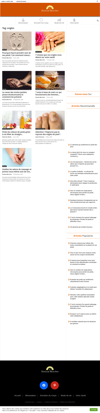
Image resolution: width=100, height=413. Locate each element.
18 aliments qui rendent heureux (81, 227)
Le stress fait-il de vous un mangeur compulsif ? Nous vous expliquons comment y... (82, 154)
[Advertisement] (83, 59)
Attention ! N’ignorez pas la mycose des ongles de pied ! (47, 133)
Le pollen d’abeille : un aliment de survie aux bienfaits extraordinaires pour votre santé (84, 173)
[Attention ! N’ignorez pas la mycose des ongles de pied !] (50, 120)
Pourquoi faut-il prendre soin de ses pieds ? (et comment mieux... (16, 54)
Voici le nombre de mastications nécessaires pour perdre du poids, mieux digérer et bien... (82, 192)
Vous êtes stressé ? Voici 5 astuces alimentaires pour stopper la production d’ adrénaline (83, 183)
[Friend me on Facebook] (44, 385)
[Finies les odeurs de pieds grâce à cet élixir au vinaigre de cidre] (17, 120)
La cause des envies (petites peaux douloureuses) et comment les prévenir (14, 94)
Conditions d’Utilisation (51, 402)
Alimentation (23, 23)
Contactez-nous (21, 1)
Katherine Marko (6, 137)
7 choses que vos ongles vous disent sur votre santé (48, 56)
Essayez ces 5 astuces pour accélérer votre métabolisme (83, 315)
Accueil (17, 395)
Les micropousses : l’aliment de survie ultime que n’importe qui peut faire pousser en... (83, 164)
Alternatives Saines (40, 89)
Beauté (4, 49)
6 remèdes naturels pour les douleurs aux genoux (83, 322)
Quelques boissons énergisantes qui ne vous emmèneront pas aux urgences (84, 201)
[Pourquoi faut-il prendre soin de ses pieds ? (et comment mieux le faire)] (17, 41)
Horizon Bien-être (7, 58)
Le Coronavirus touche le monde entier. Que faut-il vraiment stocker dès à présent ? (83, 210)
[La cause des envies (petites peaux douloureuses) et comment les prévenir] (17, 80)
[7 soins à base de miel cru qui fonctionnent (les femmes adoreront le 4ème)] (50, 80)
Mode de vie (59, 23)
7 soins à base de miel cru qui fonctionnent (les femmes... (48, 93)
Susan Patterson (39, 137)
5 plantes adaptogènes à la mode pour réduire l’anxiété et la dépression (83, 288)
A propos (39, 402)
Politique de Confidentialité (67, 402)
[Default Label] (55, 385)
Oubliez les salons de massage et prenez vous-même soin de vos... (16, 170)
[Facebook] (97, 1)
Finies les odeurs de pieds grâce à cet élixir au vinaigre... (16, 133)
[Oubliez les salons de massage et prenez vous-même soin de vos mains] (17, 157)
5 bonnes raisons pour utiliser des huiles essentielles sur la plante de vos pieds (83, 245)
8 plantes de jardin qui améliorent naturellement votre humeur (81, 280)
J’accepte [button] (93, 409)
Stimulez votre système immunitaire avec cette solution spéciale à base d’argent (82, 297)
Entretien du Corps (41, 23)
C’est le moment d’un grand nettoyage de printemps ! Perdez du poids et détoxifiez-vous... (83, 219)
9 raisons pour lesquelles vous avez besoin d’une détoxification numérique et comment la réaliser (83, 262)
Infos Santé (74, 23)
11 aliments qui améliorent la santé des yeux (83, 146)
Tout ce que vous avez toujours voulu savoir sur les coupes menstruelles (83, 254)
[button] (98, 21)
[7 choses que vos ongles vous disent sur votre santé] (50, 42)
